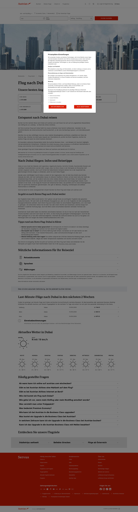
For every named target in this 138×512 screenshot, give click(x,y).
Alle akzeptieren (83, 106)
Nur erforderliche (57, 106)
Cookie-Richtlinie (54, 97)
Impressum (52, 100)
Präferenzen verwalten (55, 102)
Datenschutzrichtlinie (55, 95)
